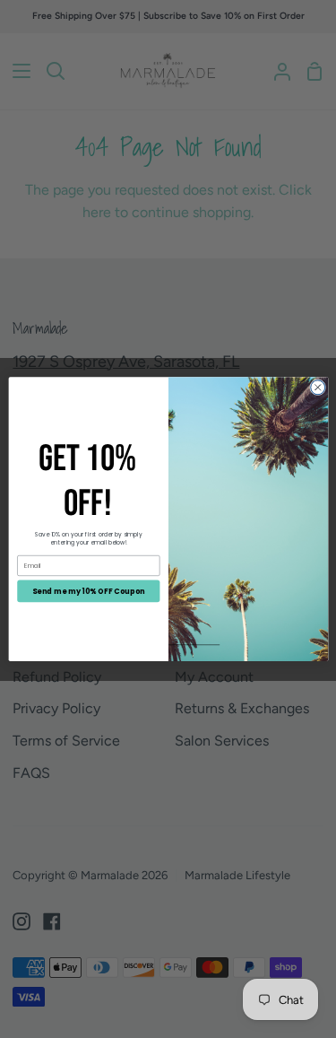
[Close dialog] (317, 387)
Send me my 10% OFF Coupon (88, 591)
